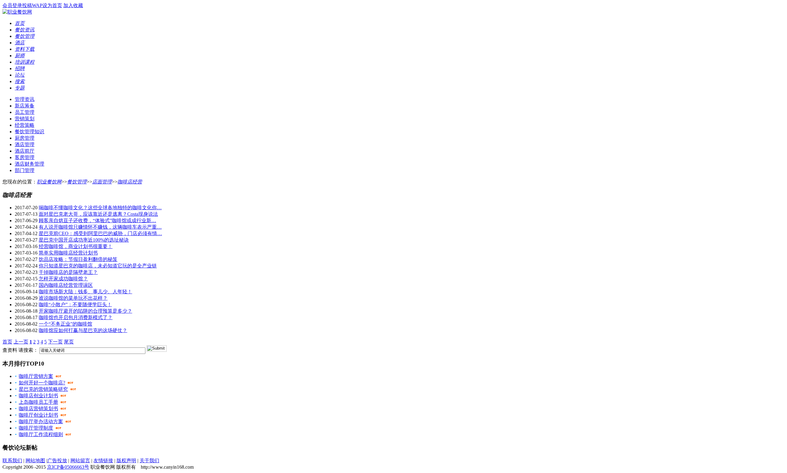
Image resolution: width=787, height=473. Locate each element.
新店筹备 (24, 105)
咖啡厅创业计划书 (38, 415)
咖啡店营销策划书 (38, 408)
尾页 (69, 341)
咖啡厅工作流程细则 (41, 434)
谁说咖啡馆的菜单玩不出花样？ (73, 298)
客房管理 (24, 157)
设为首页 (52, 5)
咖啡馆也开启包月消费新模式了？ (76, 317)
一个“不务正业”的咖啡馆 (65, 324)
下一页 (55, 341)
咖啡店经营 (129, 181)
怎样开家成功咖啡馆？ (63, 278)
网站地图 (35, 460)
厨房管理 (24, 138)
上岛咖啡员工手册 (38, 402)
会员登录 (12, 5)
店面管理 (102, 181)
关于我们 (149, 460)
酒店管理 (24, 144)
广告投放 (57, 460)
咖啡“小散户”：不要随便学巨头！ (75, 304)
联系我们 (12, 460)
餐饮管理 (77, 181)
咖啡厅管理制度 (36, 428)
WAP (37, 5)
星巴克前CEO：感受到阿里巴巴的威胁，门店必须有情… (100, 233)
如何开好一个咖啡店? (42, 382)
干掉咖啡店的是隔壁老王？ (68, 272)
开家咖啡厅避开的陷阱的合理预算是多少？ (85, 311)
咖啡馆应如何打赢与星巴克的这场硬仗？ (83, 330)
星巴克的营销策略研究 (43, 389)
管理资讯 (24, 99)
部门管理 (24, 170)
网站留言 (80, 460)
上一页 (21, 341)
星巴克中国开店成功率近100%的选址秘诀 (84, 240)
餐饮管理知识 (29, 131)
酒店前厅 (24, 151)
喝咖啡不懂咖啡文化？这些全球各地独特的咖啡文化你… (100, 207)
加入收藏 (73, 5)
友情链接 (103, 460)
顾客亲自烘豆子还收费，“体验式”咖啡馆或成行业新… (97, 220)
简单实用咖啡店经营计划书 (68, 252)
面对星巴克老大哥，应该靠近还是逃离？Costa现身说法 (98, 214)
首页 (7, 341)
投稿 (27, 5)
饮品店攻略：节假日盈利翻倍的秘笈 (78, 259)
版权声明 (126, 460)
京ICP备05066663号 (68, 467)
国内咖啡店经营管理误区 (66, 285)
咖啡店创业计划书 (38, 395)
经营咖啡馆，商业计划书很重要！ (76, 246)
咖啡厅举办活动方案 (41, 421)
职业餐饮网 (49, 181)
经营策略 (24, 125)
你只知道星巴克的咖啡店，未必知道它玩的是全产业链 (98, 265)
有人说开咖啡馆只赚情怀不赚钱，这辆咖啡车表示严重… (100, 227)
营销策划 (24, 118)
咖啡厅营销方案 (36, 376)
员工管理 (24, 112)
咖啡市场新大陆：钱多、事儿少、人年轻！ (85, 291)
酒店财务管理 (29, 163)
